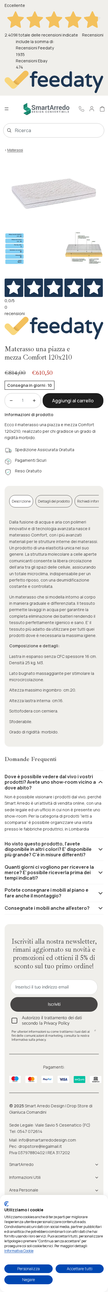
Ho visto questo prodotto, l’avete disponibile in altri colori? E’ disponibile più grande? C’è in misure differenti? (48, 849)
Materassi (15, 150)
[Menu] (6, 109)
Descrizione (21, 501)
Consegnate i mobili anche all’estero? (47, 908)
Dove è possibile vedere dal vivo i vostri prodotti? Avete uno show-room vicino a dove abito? (50, 782)
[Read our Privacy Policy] (95, 1032)
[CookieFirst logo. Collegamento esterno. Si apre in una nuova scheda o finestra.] (6, 1203)
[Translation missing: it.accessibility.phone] (81, 109)
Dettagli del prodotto (54, 501)
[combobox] (45, 130)
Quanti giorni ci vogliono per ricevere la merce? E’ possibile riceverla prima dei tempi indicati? (49, 872)
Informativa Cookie (18, 1250)
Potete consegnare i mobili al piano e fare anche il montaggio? (46, 893)
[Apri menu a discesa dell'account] (92, 109)
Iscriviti (54, 1004)
